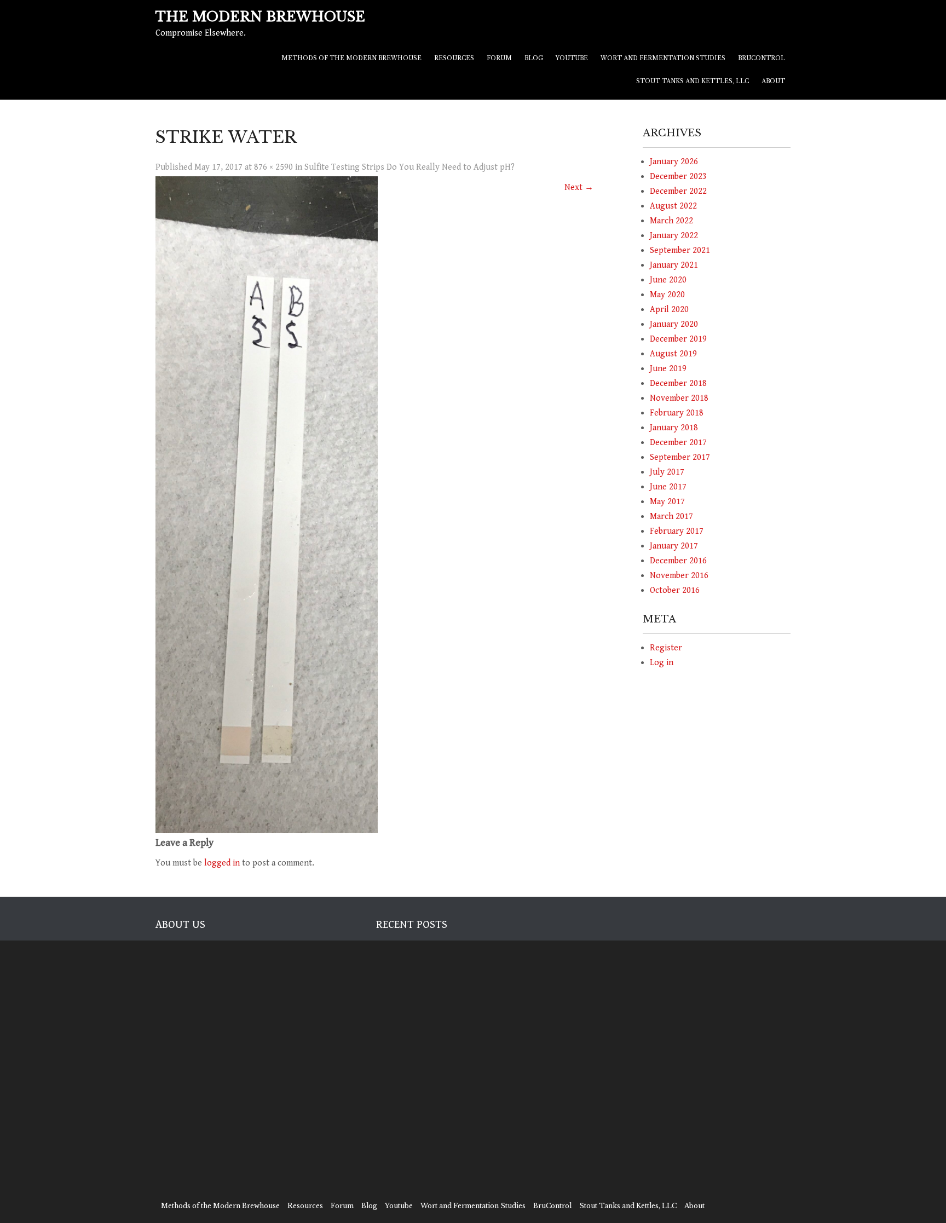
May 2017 (667, 502)
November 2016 (679, 575)
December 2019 (678, 339)
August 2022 (673, 206)
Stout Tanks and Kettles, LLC (692, 81)
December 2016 (678, 561)
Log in (661, 662)
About (773, 81)
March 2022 (671, 221)
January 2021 (674, 265)
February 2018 (676, 413)
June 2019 (668, 369)
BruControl (761, 58)
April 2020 (669, 309)
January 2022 (674, 235)
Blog (533, 58)
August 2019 (673, 354)
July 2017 (667, 472)
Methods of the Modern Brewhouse (351, 58)
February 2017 (676, 531)
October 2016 (675, 590)
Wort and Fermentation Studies (663, 58)
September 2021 (680, 250)
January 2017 (674, 546)
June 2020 (668, 280)
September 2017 (680, 457)
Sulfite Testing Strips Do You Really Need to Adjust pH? (409, 167)
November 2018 (679, 398)
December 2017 (678, 442)
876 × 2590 (273, 167)
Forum (499, 58)
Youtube (572, 58)
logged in (222, 863)
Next (578, 187)
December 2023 (678, 176)
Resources (454, 58)
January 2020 (674, 324)
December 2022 (678, 191)
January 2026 (674, 162)
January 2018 (674, 428)
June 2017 (668, 487)
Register (666, 648)
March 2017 (671, 516)
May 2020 (667, 295)
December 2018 (678, 383)
